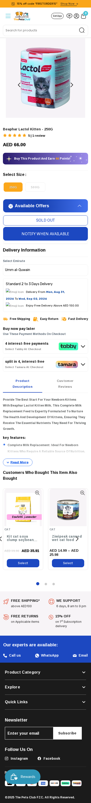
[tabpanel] (45, 431)
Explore (12, 687)
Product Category (23, 672)
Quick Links (16, 702)
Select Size (14, 175)
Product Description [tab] (23, 383)
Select (23, 563)
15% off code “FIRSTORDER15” (45, 3)
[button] (15, 136)
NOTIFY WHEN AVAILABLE (45, 233)
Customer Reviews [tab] (65, 383)
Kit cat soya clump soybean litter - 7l (20, 538)
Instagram (19, 758)
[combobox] (45, 30)
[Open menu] (7, 15)
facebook (51, 758)
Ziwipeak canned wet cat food (67, 538)
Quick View (37, 493)
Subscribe (67, 733)
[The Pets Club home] (22, 15)
